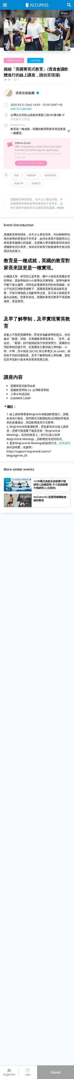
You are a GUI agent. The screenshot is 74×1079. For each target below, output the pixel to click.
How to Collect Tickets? (31, 163)
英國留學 (31, 175)
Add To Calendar (21, 109)
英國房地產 (50, 175)
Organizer (9, 1074)
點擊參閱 (64, 443)
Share (64, 13)
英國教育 (36, 183)
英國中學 (18, 183)
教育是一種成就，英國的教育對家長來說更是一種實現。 (38, 131)
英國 (16, 175)
